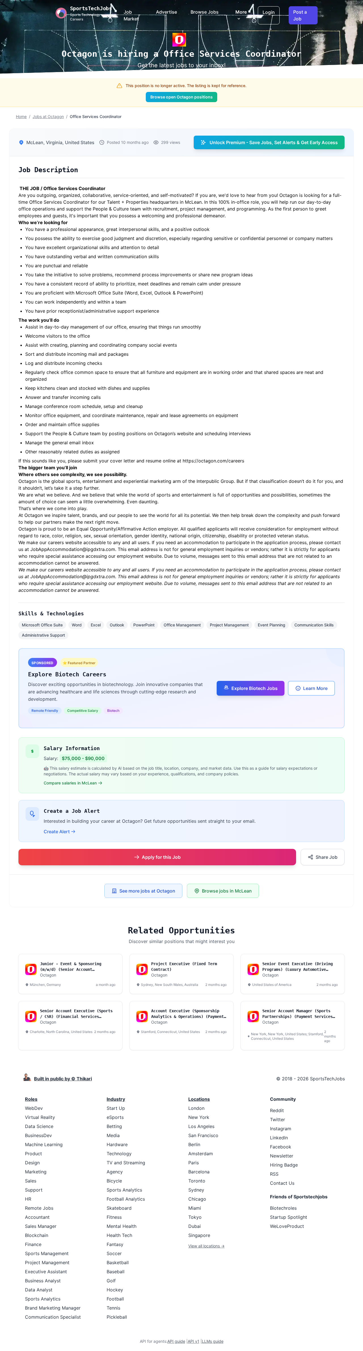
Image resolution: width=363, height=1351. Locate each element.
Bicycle (114, 1181)
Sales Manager (40, 1226)
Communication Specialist (53, 1317)
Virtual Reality (40, 1117)
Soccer (114, 1253)
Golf (111, 1280)
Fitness (114, 1217)
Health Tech (119, 1235)
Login (269, 12)
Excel (96, 624)
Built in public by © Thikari (63, 1078)
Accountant (37, 1217)
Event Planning (271, 624)
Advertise (166, 12)
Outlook (117, 624)
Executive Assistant (46, 1271)
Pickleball (117, 1317)
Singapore (199, 1235)
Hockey (115, 1290)
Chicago (197, 1199)
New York (198, 1117)
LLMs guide (212, 1341)
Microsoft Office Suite (42, 624)
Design (32, 1162)
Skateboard (119, 1208)
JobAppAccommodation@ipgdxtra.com (72, 576)
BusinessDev (38, 1135)
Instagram (280, 1128)
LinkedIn (279, 1137)
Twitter (277, 1119)
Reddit (277, 1110)
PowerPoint (144, 624)
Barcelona (199, 1172)
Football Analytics (126, 1199)
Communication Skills (314, 624)
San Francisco (203, 1135)
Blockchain (36, 1235)
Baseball (115, 1271)
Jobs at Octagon (48, 116)
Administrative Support (43, 635)
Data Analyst (38, 1290)
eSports (115, 1117)
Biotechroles (283, 1208)
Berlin (194, 1144)
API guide (176, 1341)
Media (113, 1135)
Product (33, 1153)
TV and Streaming (126, 1162)
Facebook (280, 1147)
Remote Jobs (39, 1208)
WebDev (34, 1108)
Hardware (117, 1144)
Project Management (229, 624)
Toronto (196, 1181)
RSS (274, 1174)
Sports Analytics (42, 1299)
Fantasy (115, 1244)
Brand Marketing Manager (53, 1308)
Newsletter (281, 1156)
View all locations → (206, 1245)
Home (21, 116)
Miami (194, 1208)
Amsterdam (200, 1153)
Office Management (182, 624)
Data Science (39, 1126)
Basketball (118, 1262)
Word (77, 624)
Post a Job (300, 15)
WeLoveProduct (287, 1226)
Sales (30, 1181)
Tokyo (195, 1217)
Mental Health (121, 1226)
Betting (114, 1126)
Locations (199, 1099)
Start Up (116, 1108)
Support (34, 1190)
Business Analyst (43, 1280)
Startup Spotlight (288, 1217)
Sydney (196, 1190)
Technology (119, 1153)
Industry (116, 1099)
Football (115, 1299)
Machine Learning (44, 1144)
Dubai (194, 1226)
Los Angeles (201, 1126)
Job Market (131, 15)
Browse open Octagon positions (181, 96)
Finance (33, 1244)
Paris (193, 1162)
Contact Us (282, 1183)
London (196, 1108)
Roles (31, 1099)
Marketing (36, 1172)
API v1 (193, 1341)
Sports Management (47, 1253)
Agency (115, 1172)
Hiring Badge (284, 1165)
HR (28, 1199)
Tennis (113, 1308)
